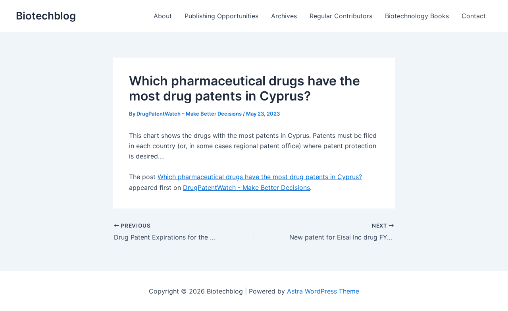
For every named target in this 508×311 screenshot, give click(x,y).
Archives (284, 16)
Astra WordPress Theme (323, 291)
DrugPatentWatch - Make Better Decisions (246, 187)
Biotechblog (46, 16)
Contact (474, 16)
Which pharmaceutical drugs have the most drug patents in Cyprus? (260, 177)
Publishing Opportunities (221, 16)
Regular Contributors (341, 16)
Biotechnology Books (417, 16)
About (163, 16)
